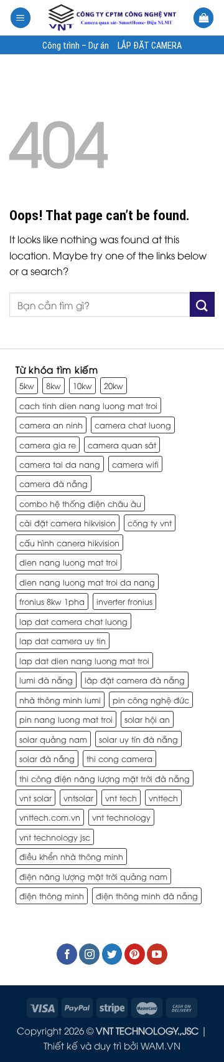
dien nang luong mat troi (68, 561)
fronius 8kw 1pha (52, 601)
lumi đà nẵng (46, 679)
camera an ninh (51, 424)
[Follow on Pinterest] (134, 954)
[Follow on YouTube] (157, 954)
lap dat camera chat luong (73, 621)
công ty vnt (150, 522)
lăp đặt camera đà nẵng (135, 679)
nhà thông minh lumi (60, 699)
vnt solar (35, 797)
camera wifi (135, 464)
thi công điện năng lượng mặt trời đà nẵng (104, 778)
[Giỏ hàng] (203, 17)
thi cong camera (119, 758)
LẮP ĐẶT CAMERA (150, 46)
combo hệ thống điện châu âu (80, 503)
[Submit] (202, 304)
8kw (53, 385)
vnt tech (121, 797)
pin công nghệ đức (151, 699)
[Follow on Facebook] (67, 954)
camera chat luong (133, 424)
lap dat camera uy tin (62, 640)
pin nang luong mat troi (66, 719)
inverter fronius (124, 601)
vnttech (163, 797)
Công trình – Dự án (75, 46)
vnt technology (121, 817)
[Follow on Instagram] (89, 954)
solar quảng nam (53, 739)
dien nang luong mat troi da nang (87, 581)
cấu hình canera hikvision (69, 542)
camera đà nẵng (53, 483)
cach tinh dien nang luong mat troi (88, 405)
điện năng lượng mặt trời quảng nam (93, 876)
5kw (26, 385)
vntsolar (78, 797)
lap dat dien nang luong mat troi (84, 660)
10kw (82, 385)
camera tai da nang (59, 464)
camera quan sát (122, 444)
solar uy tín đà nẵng (138, 739)
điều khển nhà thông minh (71, 856)
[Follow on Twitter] (112, 954)
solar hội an (147, 719)
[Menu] (20, 17)
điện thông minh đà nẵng (147, 895)
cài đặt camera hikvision (67, 522)
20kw (113, 385)
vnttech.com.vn (49, 817)
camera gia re (47, 444)
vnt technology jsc (54, 836)
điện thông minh (51, 895)
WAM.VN (160, 1045)
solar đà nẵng (47, 758)
